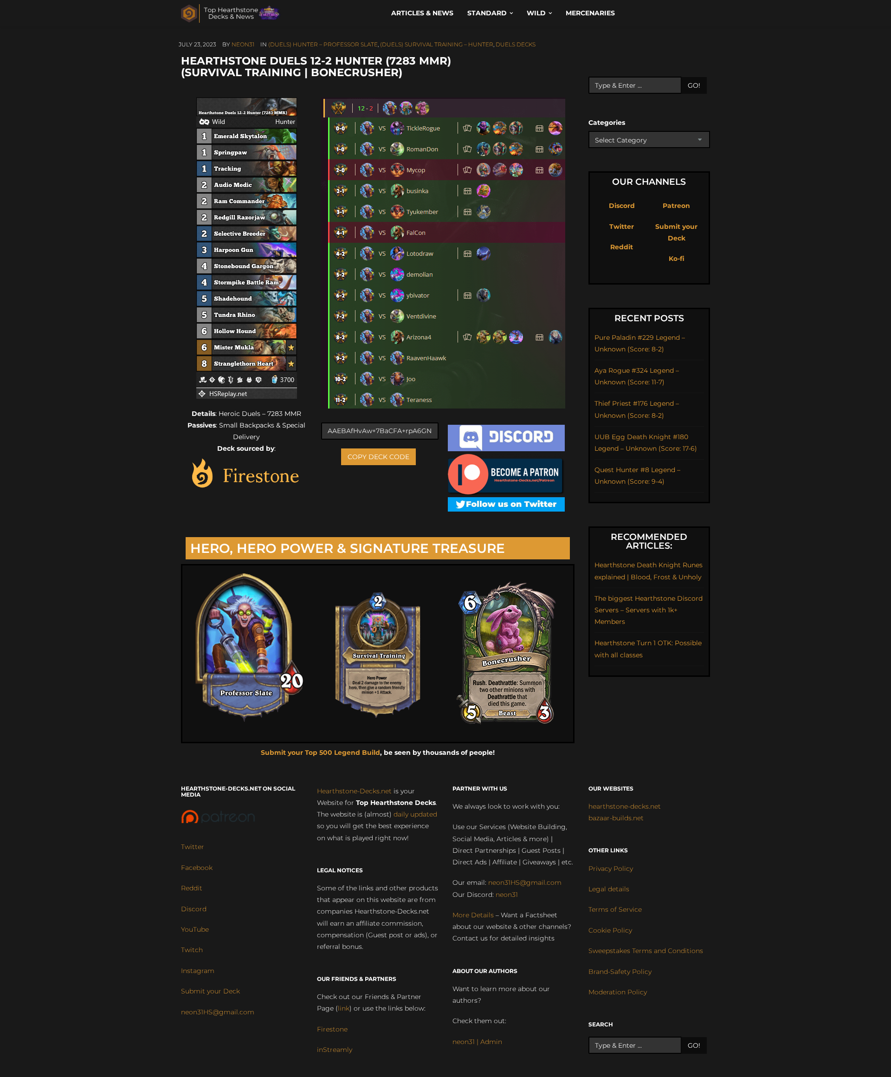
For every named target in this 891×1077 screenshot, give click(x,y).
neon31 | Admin (477, 1042)
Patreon (676, 205)
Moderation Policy (617, 992)
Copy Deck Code (378, 457)
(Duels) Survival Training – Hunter (436, 44)
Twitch (192, 950)
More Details (473, 915)
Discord (622, 205)
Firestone (332, 1029)
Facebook (197, 867)
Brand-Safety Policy (620, 971)
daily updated (415, 814)
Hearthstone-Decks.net (354, 791)
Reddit (621, 247)
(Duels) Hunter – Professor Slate (323, 44)
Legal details (608, 889)
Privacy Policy (610, 868)
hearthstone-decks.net (624, 806)
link (343, 1008)
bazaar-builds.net (616, 818)
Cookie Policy (610, 930)
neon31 (243, 44)
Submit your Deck (210, 991)
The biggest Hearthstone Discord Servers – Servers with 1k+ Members (648, 610)
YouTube (195, 929)
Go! (694, 85)
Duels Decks (516, 44)
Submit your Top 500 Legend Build (320, 752)
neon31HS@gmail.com (217, 1012)
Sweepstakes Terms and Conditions (645, 951)
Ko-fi (676, 258)
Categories (606, 122)
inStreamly (334, 1049)
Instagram (197, 971)
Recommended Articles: (649, 541)
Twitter (621, 226)
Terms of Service (615, 909)
